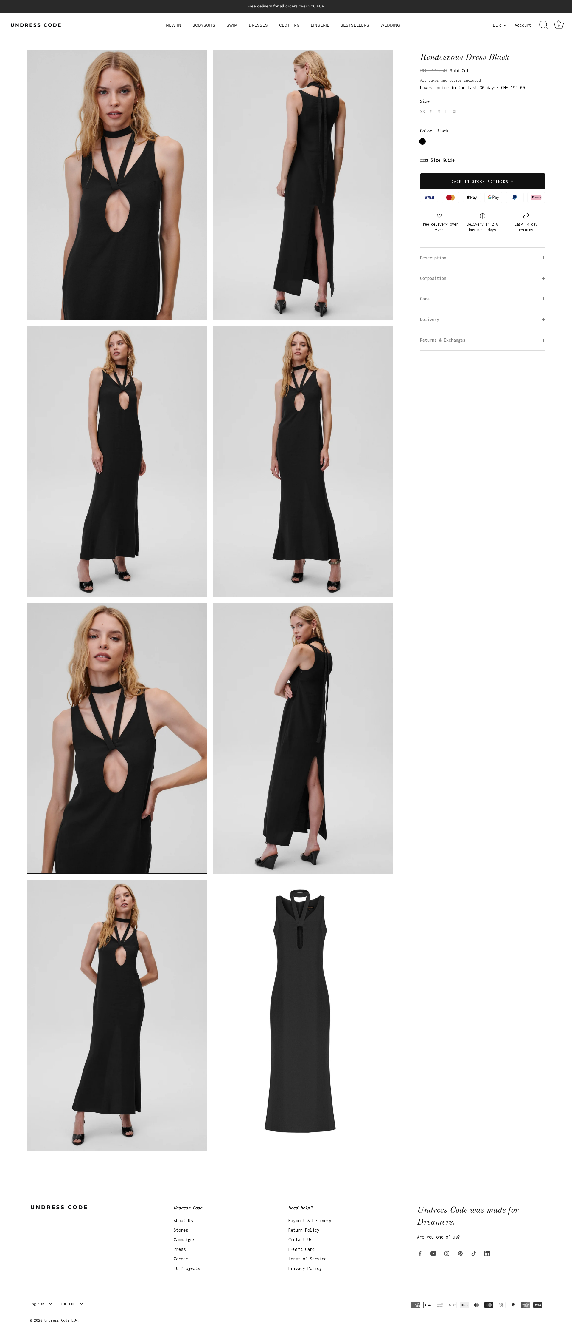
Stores (181, 1230)
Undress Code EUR (61, 1320)
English (37, 1304)
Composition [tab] (433, 278)
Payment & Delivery (309, 1220)
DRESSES (258, 25)
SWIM (232, 25)
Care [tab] (425, 298)
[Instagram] (447, 1253)
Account (523, 25)
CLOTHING (289, 25)
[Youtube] (433, 1253)
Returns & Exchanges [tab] (442, 340)
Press (180, 1249)
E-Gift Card (301, 1249)
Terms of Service (307, 1258)
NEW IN (173, 25)
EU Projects (187, 1268)
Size (425, 101)
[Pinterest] (460, 1253)
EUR (497, 25)
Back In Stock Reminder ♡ (482, 181)
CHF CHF (68, 1304)
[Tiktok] (474, 1253)
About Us (183, 1220)
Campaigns (184, 1239)
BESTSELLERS (355, 25)
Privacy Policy (305, 1268)
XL (455, 111)
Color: (434, 130)
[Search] (543, 25)
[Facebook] (420, 1253)
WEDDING (390, 25)
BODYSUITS (203, 25)
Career (181, 1258)
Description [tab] (433, 257)
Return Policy (303, 1230)
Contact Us (300, 1239)
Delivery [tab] (429, 319)
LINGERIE (320, 25)
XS (422, 111)
